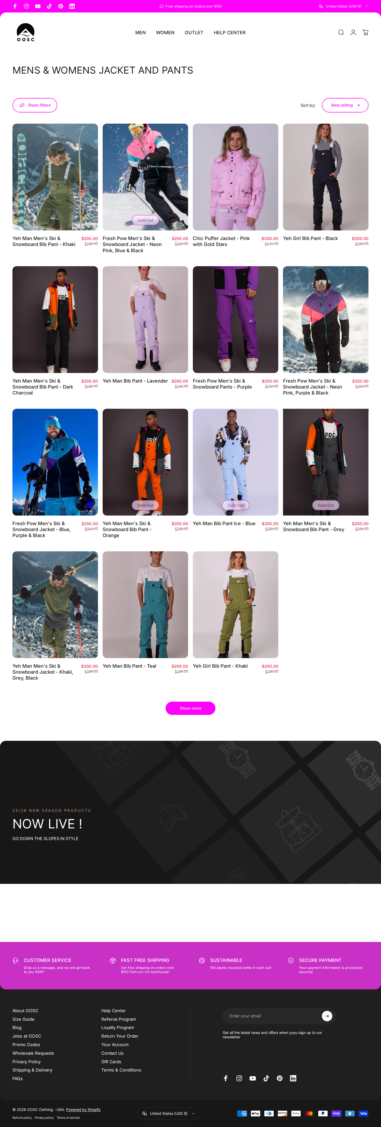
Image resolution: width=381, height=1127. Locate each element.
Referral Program (118, 1019)
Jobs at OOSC (26, 1036)
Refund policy (22, 1117)
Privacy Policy (26, 1061)
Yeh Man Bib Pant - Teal (129, 666)
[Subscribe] (327, 1016)
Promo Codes (26, 1044)
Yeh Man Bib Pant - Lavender (135, 381)
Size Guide (23, 1019)
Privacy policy (44, 1117)
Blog (17, 1027)
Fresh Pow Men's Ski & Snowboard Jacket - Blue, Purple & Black (41, 529)
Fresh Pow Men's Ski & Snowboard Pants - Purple (222, 384)
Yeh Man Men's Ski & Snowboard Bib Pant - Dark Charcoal (42, 387)
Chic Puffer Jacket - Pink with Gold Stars (221, 241)
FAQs (17, 1078)
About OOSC (25, 1010)
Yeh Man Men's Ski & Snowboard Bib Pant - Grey (313, 526)
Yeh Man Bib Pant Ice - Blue (224, 523)
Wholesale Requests (33, 1053)
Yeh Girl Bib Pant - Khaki (220, 666)
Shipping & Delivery (32, 1070)
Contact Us (112, 1053)
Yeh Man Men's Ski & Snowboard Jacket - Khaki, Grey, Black (42, 672)
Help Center (113, 1010)
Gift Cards (111, 1061)
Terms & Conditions (121, 1070)
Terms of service (68, 1117)
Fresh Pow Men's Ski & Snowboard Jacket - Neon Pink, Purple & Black (312, 387)
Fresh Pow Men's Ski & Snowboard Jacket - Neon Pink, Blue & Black (132, 244)
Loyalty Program (117, 1027)
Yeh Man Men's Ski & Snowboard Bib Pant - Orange (127, 529)
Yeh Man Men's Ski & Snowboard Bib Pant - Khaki (43, 241)
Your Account (115, 1044)
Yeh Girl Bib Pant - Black (310, 238)
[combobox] (344, 6)
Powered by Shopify (83, 1109)
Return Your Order (119, 1036)
